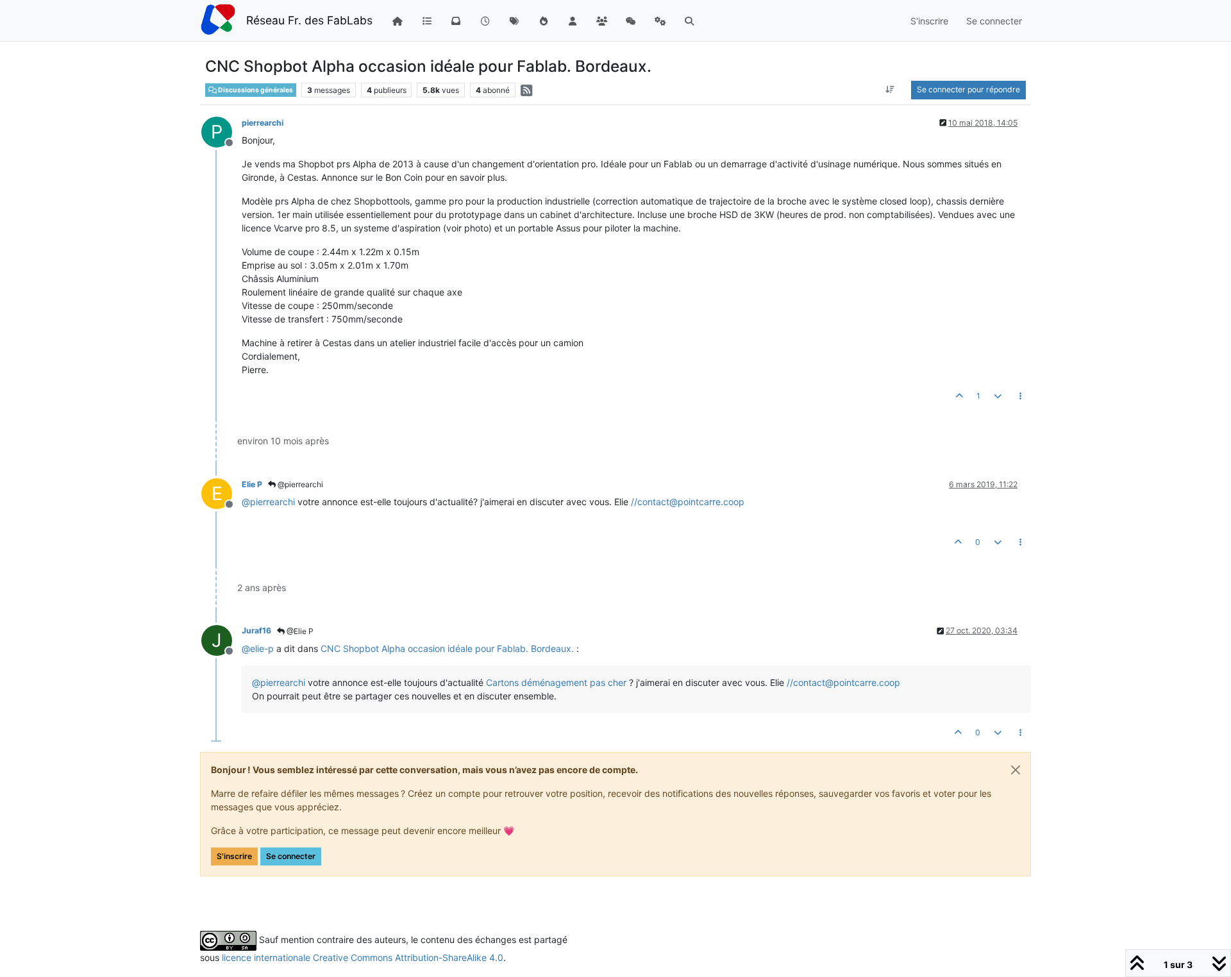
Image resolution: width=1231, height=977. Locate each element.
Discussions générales (255, 90)
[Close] (1015, 770)
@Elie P (299, 631)
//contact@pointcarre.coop (687, 501)
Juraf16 (256, 630)
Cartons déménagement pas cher (556, 682)
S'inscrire (234, 856)
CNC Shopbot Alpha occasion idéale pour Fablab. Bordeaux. (447, 648)
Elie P (252, 484)
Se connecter (290, 856)
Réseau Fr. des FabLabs (309, 20)
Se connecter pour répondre (968, 89)
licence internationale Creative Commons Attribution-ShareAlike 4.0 (362, 957)
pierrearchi (262, 123)
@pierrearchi (299, 484)
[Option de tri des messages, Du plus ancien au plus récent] (890, 90)
